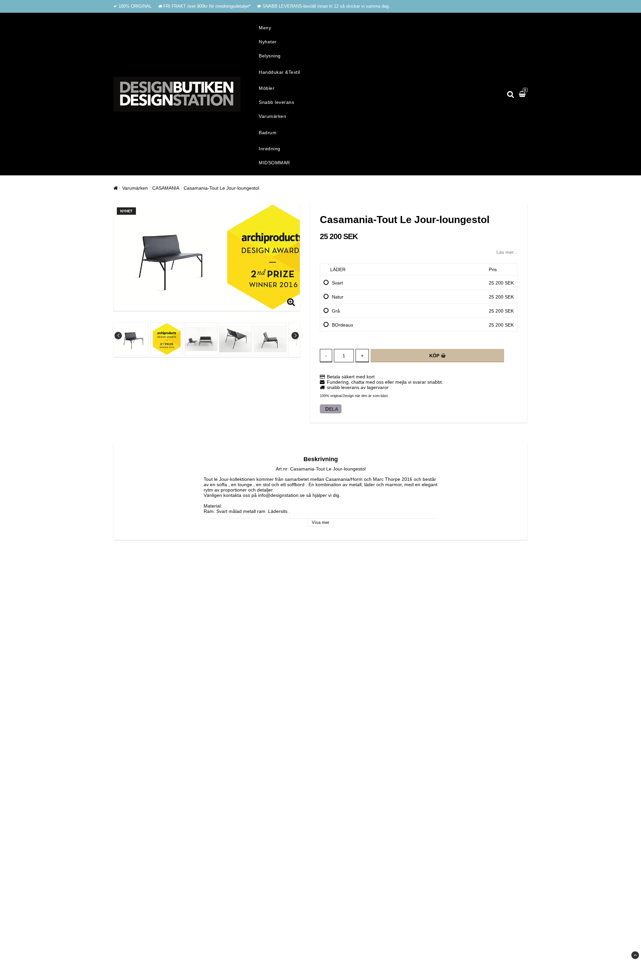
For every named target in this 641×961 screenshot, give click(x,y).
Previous (118, 335)
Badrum (267, 132)
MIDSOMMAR (274, 162)
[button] (523, 94)
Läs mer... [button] (506, 252)
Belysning (270, 55)
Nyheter (268, 41)
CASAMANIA (165, 188)
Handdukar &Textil (279, 72)
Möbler (266, 88)
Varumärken (272, 116)
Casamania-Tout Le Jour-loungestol (221, 188)
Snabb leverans (276, 102)
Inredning (269, 148)
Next (295, 335)
